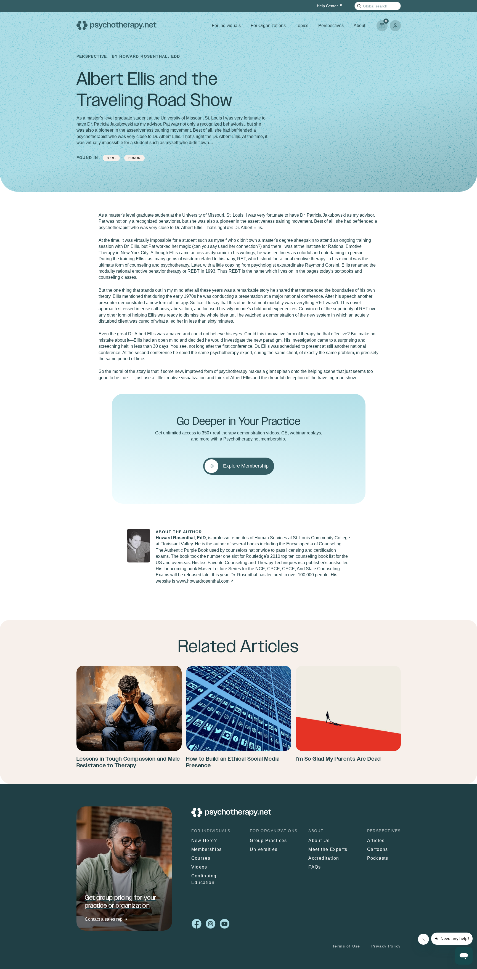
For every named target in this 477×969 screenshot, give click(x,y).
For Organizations (268, 25)
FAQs (314, 867)
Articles (376, 840)
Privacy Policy (386, 946)
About (359, 25)
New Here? (204, 840)
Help (327, 6)
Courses (201, 858)
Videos (199, 867)
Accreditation (323, 858)
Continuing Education (204, 879)
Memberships (206, 849)
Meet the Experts (327, 849)
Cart (382, 23)
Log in (395, 25)
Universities (264, 849)
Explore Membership (246, 466)
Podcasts (377, 858)
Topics (302, 25)
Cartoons (377, 849)
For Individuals (226, 25)
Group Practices (268, 840)
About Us (319, 840)
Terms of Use (346, 946)
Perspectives (331, 25)
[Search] (359, 6)
